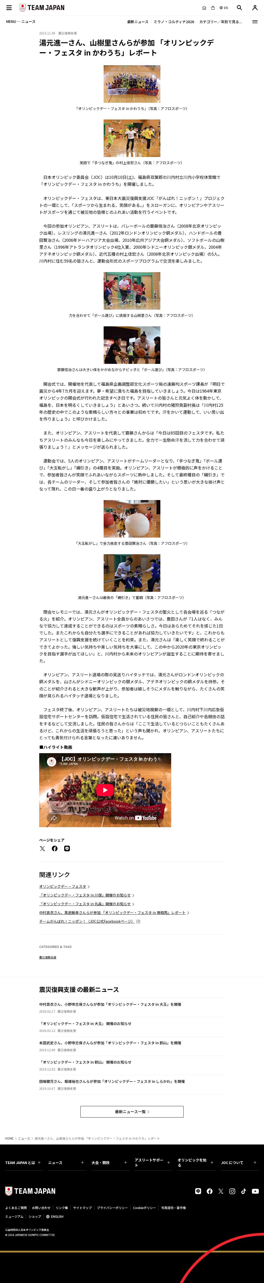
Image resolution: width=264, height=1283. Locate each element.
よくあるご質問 (16, 1207)
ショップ (35, 1216)
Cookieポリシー (144, 1207)
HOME (9, 1138)
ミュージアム (14, 1216)
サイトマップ (82, 1207)
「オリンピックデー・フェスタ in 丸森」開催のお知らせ (85, 903)
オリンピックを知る (192, 1162)
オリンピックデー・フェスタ (62, 886)
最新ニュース (137, 21)
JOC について (232, 1162)
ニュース (24, 1138)
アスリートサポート (149, 1162)
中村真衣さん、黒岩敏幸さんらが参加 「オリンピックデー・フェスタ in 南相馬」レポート (112, 912)
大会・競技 (101, 1162)
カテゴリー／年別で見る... (220, 21)
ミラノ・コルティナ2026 (174, 21)
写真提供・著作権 (173, 1207)
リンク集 (62, 1207)
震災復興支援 (47, 957)
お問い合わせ (41, 1207)
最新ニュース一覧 (130, 1111)
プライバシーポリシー (112, 1207)
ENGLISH (57, 1216)
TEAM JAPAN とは (20, 1162)
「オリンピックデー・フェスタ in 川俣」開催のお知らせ (85, 895)
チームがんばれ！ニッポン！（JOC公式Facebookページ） (87, 921)
